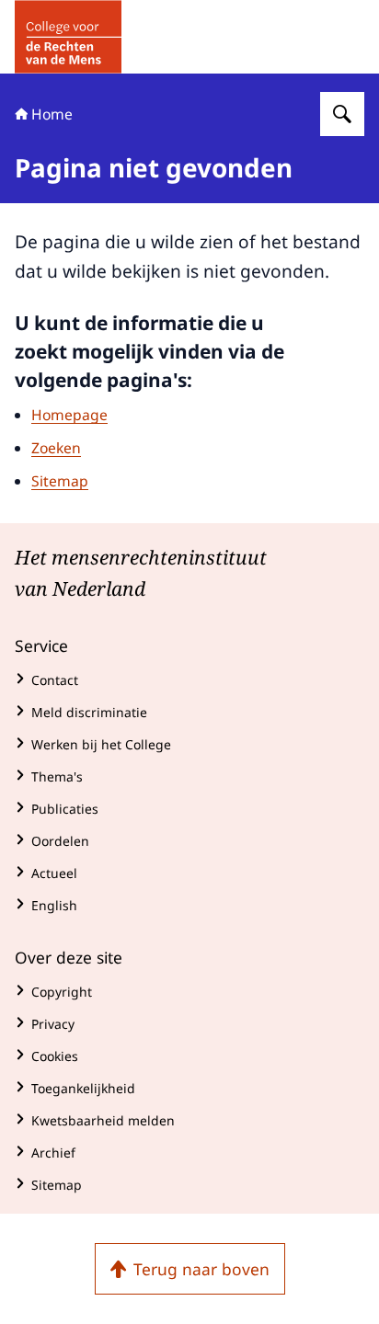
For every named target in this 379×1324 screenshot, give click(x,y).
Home (52, 114)
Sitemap (59, 481)
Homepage (69, 415)
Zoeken (56, 448)
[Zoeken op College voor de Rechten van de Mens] (342, 114)
